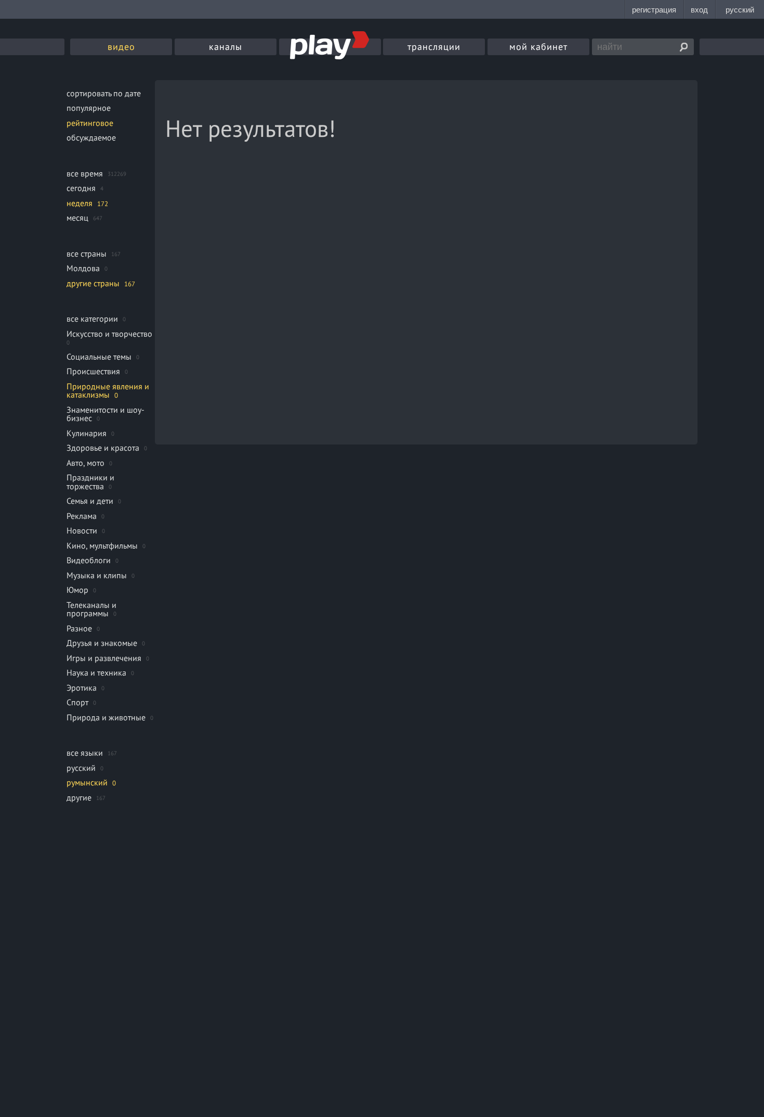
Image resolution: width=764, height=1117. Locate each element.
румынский (87, 782)
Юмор (77, 590)
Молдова (83, 268)
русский (81, 768)
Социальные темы (99, 356)
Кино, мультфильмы (102, 545)
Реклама (82, 516)
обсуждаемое (91, 137)
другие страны (93, 283)
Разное (79, 628)
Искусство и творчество (109, 333)
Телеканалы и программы (91, 609)
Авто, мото (85, 463)
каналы (225, 47)
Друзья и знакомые (102, 643)
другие (79, 797)
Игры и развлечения (104, 658)
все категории (92, 318)
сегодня (81, 188)
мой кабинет (538, 47)
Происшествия (93, 371)
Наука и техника (96, 672)
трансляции (433, 47)
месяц (77, 217)
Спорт (77, 702)
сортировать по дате (104, 93)
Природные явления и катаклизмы (108, 390)
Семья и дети (90, 501)
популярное (89, 108)
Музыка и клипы (97, 575)
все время (85, 173)
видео (121, 47)
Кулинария (87, 433)
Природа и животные (106, 717)
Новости (82, 530)
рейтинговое (90, 123)
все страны (87, 253)
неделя (80, 203)
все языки (85, 752)
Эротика (82, 687)
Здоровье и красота (103, 447)
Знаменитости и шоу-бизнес (105, 414)
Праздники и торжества (90, 481)
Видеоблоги (89, 560)
